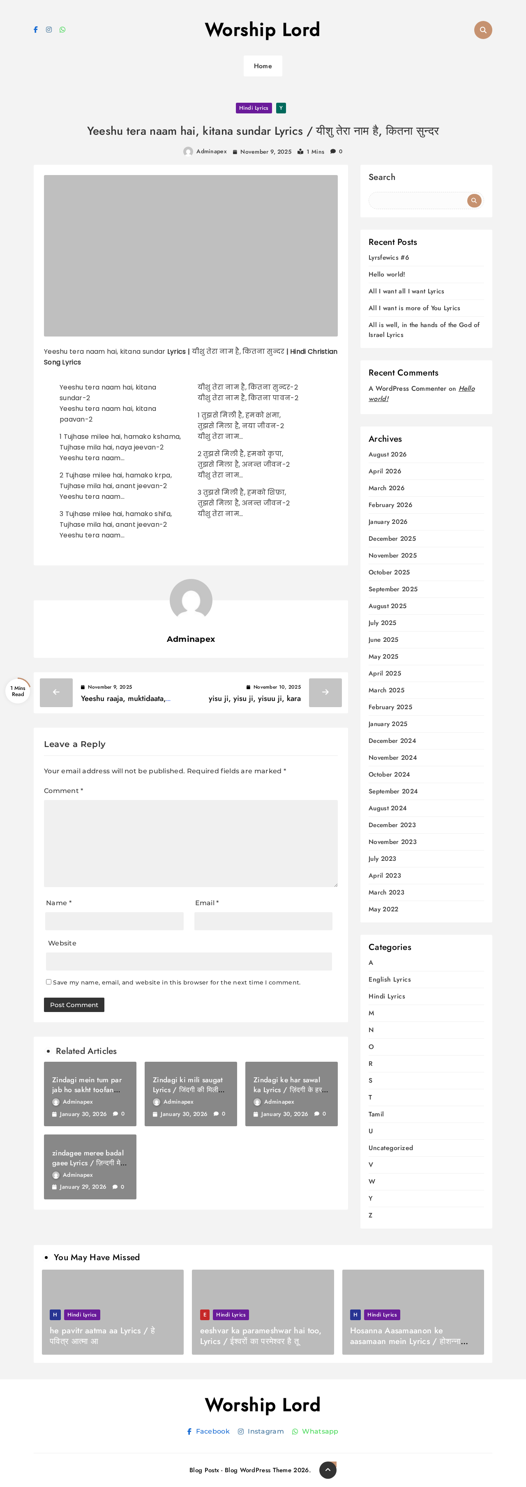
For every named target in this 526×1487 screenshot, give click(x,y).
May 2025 (383, 656)
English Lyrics (390, 979)
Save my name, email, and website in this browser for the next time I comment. (176, 982)
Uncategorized (391, 1148)
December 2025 (392, 538)
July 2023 (383, 858)
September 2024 (393, 791)
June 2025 (384, 639)
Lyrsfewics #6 (389, 257)
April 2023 (385, 875)
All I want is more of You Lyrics (415, 308)
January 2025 (388, 724)
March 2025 (386, 690)
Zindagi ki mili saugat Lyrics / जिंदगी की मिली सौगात (188, 1089)
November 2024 (393, 757)
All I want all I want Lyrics (406, 291)
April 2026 (385, 471)
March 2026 (386, 488)
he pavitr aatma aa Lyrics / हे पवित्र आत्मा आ (102, 1336)
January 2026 (388, 522)
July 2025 (383, 623)
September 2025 (393, 589)
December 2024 (392, 741)
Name (59, 903)
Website (62, 943)
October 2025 (389, 572)
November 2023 (393, 842)
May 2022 (383, 909)
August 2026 (387, 454)
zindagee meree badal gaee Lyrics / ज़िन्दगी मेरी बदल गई (88, 1163)
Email (207, 903)
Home (263, 66)
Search (382, 178)
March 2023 (386, 892)
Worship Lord (263, 29)
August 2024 (388, 808)
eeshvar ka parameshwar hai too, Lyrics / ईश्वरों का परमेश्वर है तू (260, 1336)
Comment (63, 791)
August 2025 (387, 606)
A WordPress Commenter (407, 388)
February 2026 (390, 505)
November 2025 (393, 555)
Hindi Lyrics (254, 108)
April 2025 (385, 673)
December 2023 (392, 825)
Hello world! (387, 274)
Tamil (376, 1114)
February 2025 (390, 707)
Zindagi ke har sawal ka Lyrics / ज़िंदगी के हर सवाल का (288, 1089)
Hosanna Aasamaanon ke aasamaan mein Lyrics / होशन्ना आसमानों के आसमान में (405, 1341)
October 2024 (390, 774)
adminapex (211, 151)
